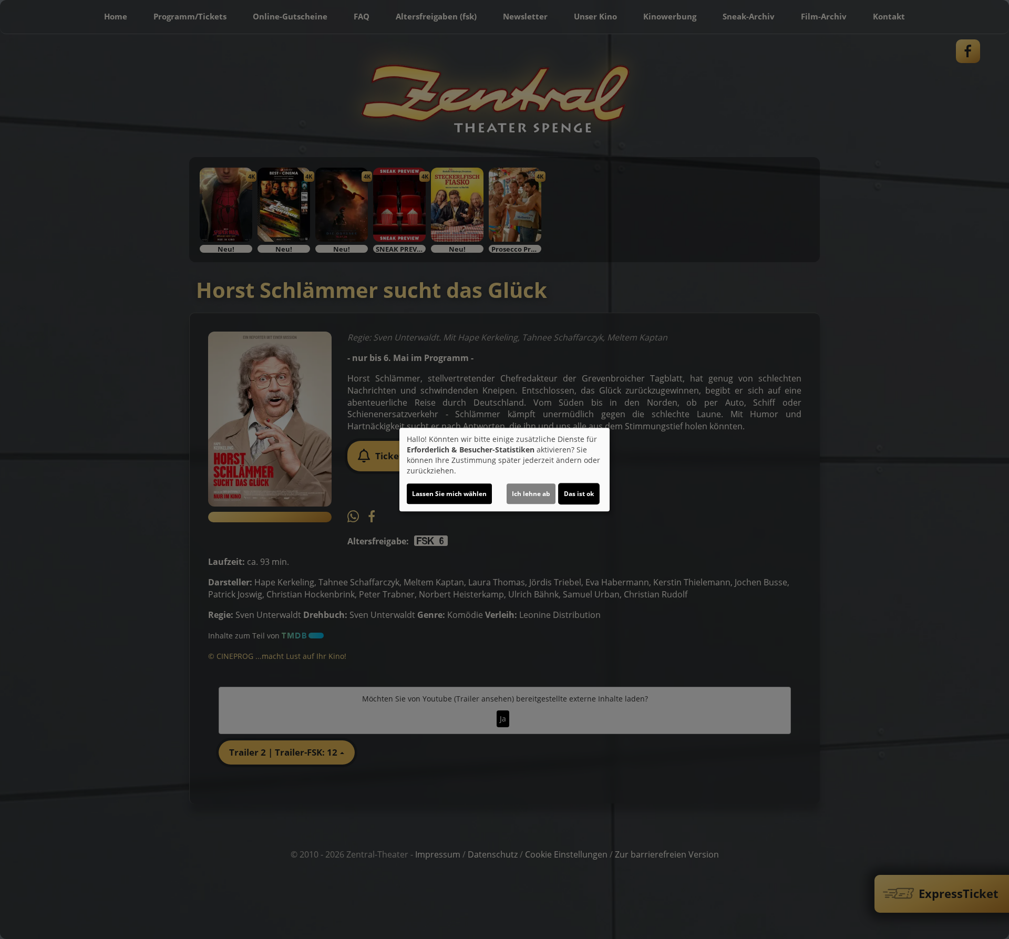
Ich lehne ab (531, 493)
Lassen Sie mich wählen (449, 493)
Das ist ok (579, 493)
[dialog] (504, 470)
